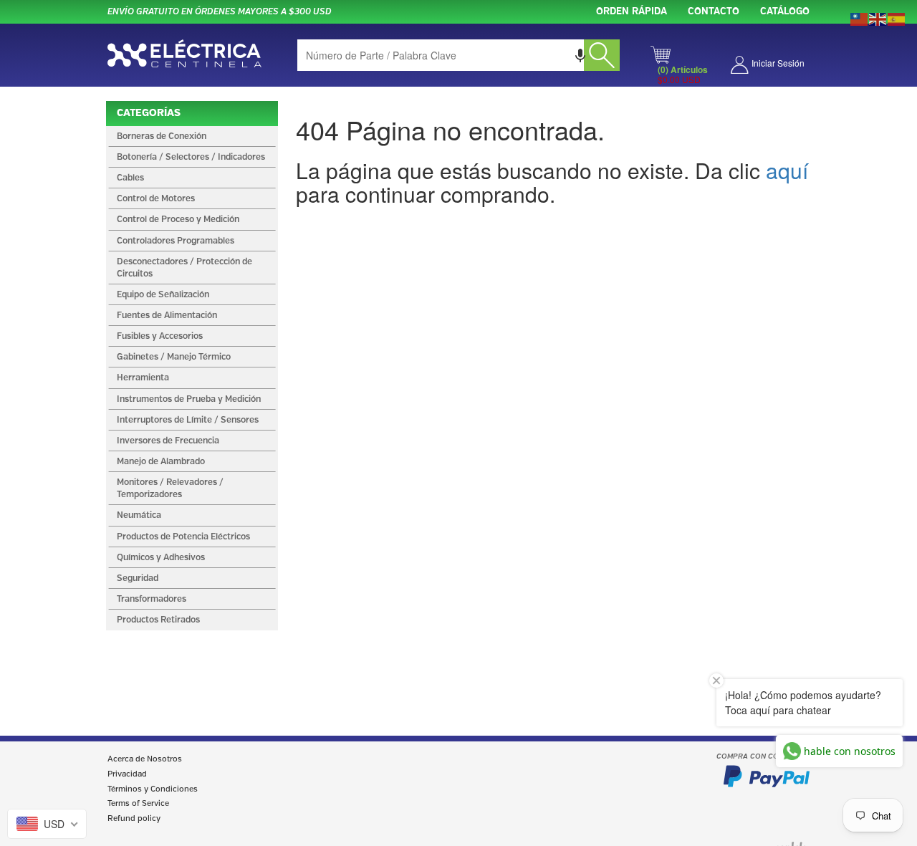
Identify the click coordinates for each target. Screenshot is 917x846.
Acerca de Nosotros (144, 759)
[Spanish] (897, 18)
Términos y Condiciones (152, 789)
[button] (580, 55)
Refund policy (133, 818)
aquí (787, 170)
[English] (878, 18)
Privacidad (127, 774)
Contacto (713, 11)
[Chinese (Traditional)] (859, 18)
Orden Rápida (631, 11)
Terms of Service (138, 803)
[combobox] (458, 55)
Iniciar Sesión (778, 63)
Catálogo (785, 11)
